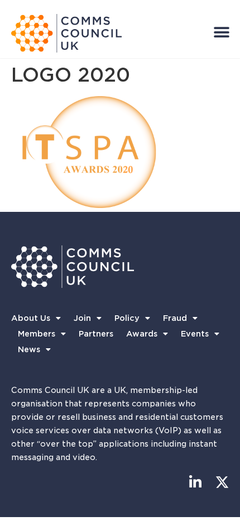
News (29, 349)
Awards (141, 333)
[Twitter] (222, 482)
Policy (127, 318)
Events (195, 333)
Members (36, 333)
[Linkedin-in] (195, 482)
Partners (96, 333)
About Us (30, 318)
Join (82, 318)
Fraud (175, 318)
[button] (221, 32)
